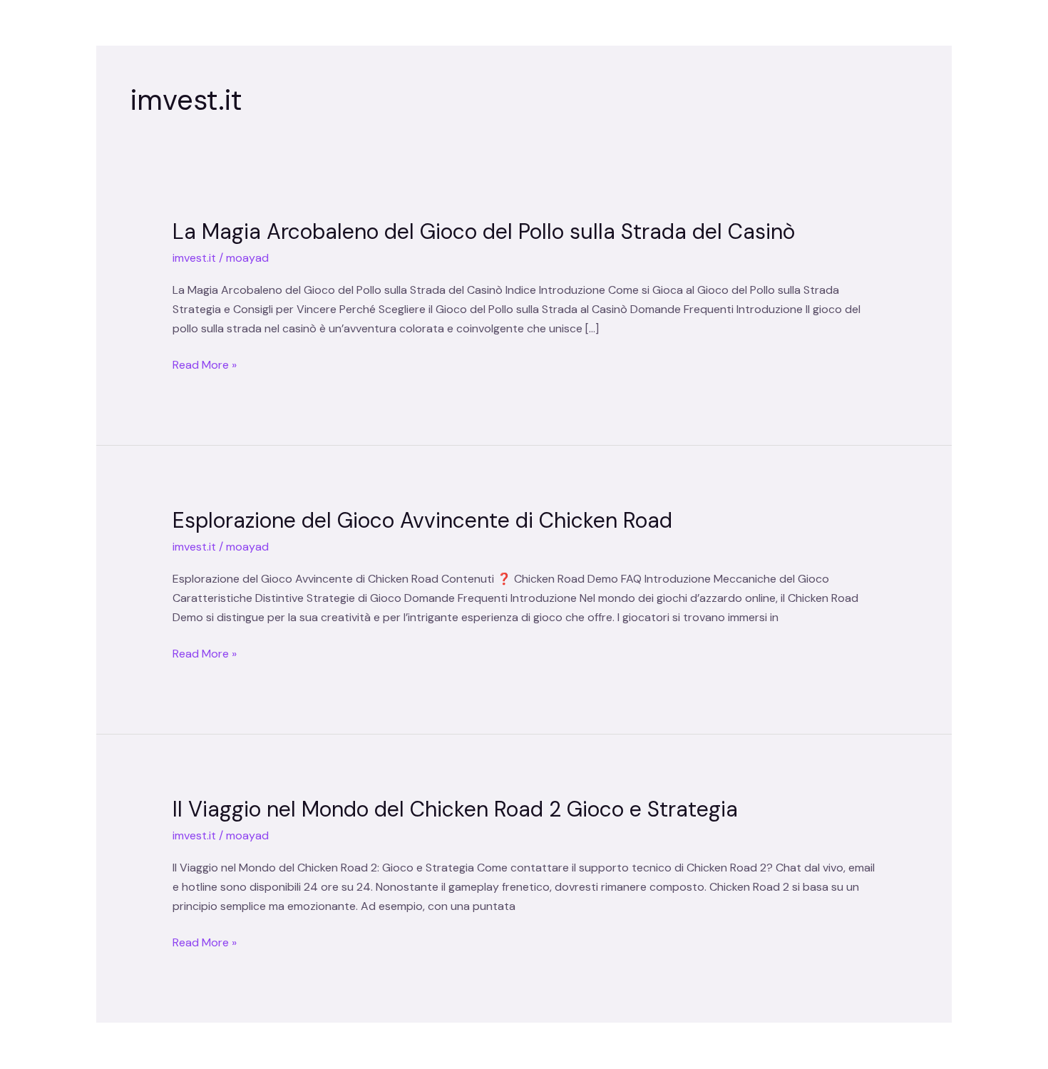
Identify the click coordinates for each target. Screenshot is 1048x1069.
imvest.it (194, 257)
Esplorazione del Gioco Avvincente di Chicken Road (422, 520)
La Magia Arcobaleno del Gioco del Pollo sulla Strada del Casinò (484, 231)
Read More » (205, 364)
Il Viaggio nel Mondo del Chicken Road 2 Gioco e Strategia (455, 809)
